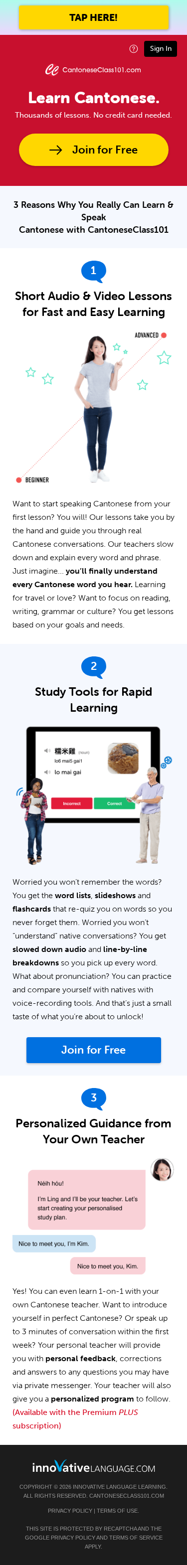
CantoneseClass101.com (126, 1496)
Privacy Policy (70, 1511)
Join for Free (105, 149)
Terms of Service (136, 1538)
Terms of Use (117, 1511)
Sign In (161, 48)
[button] (134, 48)
